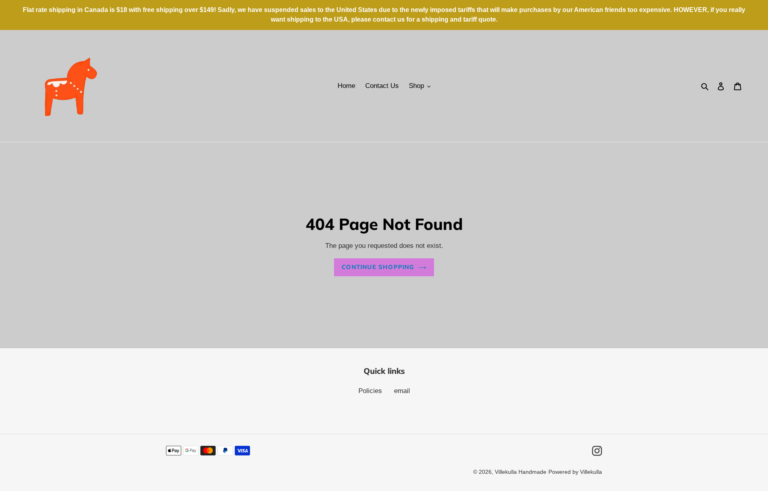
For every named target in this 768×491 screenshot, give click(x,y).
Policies (370, 391)
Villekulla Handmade (520, 472)
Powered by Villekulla (575, 472)
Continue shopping (378, 267)
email (402, 391)
